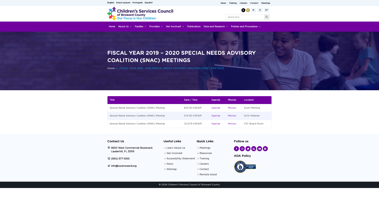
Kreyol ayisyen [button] (123, 3)
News (223, 3)
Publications (194, 26)
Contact (254, 3)
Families (139, 26)
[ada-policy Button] (245, 166)
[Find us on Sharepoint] (265, 148)
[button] (243, 10)
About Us (123, 26)
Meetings (265, 3)
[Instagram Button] (242, 148)
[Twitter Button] (247, 148)
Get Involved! (173, 26)
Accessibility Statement (181, 158)
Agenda (215, 108)
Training (233, 3)
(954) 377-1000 (120, 159)
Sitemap (172, 169)
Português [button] (138, 3)
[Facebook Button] (236, 148)
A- (253, 10)
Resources (206, 153)
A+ (266, 10)
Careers (243, 3)
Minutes (232, 108)
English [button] (110, 3)
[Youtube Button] (259, 148)
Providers (154, 26)
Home (112, 26)
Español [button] (148, 3)
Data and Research (214, 26)
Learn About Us (176, 148)
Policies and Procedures (244, 26)
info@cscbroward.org (123, 166)
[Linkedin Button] (253, 148)
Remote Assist (208, 174)
